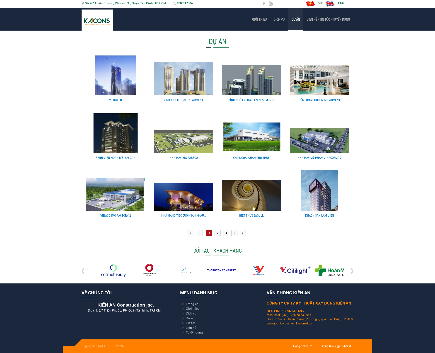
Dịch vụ (279, 19)
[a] (253, 275)
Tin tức (191, 323)
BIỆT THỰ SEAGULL (251, 215)
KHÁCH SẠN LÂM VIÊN (319, 215)
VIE (320, 3)
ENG (341, 3)
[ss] (180, 275)
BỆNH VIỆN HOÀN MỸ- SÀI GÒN (115, 157)
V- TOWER (115, 100)
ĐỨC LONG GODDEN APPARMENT (319, 100)
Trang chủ (193, 304)
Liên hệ (191, 327)
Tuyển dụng (194, 332)
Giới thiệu (259, 19)
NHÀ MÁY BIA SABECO (183, 157)
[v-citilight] (289, 275)
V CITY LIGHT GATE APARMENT (183, 100)
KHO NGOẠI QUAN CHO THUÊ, (251, 157)
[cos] (108, 275)
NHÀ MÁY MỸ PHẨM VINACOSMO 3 (319, 157)
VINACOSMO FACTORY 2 (115, 215)
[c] (325, 275)
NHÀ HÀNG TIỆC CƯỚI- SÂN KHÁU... (183, 215)
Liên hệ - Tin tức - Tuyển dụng (328, 19)
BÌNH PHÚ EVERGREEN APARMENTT (251, 100)
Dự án (296, 19)
